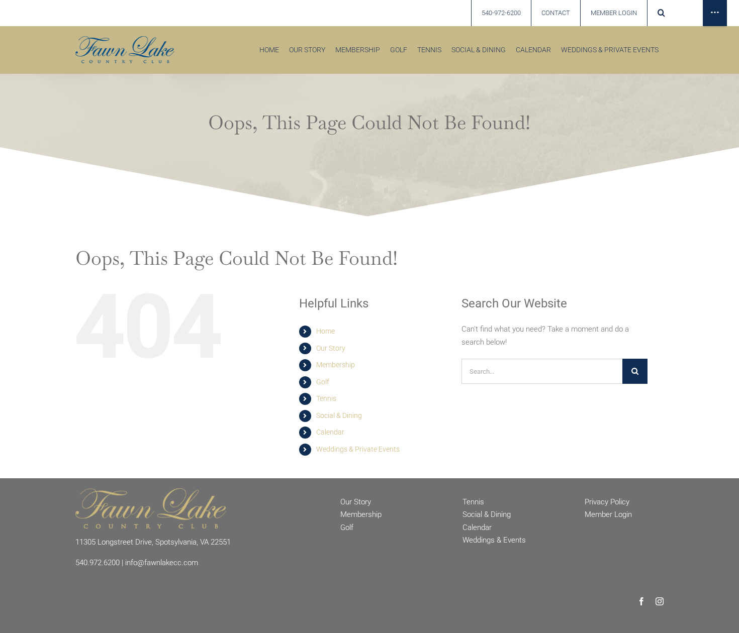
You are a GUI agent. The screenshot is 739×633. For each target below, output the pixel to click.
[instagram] (660, 601)
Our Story (330, 348)
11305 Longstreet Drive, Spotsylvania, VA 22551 (153, 542)
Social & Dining (339, 415)
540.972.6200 (97, 562)
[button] (661, 13)
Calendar (330, 432)
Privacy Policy (607, 501)
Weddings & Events (494, 540)
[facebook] (641, 601)
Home (325, 331)
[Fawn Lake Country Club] (150, 491)
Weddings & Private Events (358, 449)
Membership (335, 365)
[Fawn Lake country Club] (124, 39)
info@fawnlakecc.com (161, 562)
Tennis (326, 398)
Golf (322, 382)
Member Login (608, 514)
